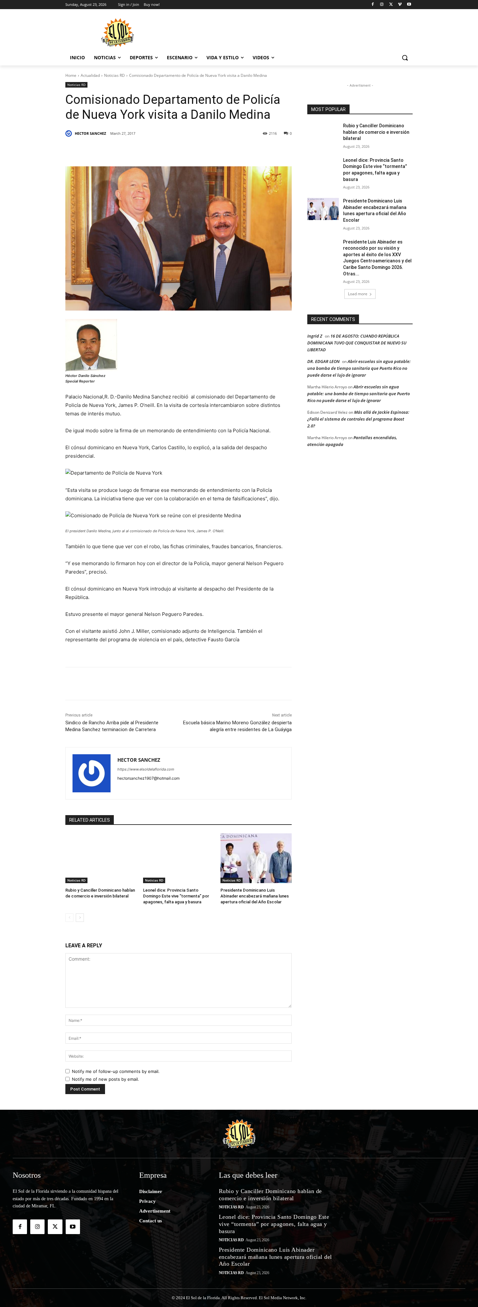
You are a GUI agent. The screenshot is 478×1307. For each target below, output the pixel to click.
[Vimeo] (400, 4)
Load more (357, 294)
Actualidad (90, 75)
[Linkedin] (155, 150)
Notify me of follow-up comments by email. (116, 1071)
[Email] (214, 150)
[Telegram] (199, 150)
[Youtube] (409, 4)
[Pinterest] (140, 150)
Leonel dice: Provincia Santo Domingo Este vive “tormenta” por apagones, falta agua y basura (176, 896)
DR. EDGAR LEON (323, 361)
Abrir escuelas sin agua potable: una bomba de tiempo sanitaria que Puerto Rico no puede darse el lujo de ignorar (359, 368)
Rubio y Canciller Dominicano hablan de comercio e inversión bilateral (376, 132)
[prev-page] (69, 917)
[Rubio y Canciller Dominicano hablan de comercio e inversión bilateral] (101, 858)
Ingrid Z (314, 336)
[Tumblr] (170, 150)
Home (70, 75)
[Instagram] (382, 4)
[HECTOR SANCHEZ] (69, 133)
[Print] (244, 150)
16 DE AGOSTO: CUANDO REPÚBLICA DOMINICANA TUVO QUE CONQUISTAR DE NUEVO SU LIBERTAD (356, 343)
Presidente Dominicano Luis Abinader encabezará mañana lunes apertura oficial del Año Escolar (254, 896)
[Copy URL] (229, 150)
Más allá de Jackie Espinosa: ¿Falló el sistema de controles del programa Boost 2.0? (358, 419)
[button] (405, 57)
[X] (391, 4)
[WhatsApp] (185, 150)
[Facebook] (373, 4)
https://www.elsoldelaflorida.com (145, 769)
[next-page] (80, 917)
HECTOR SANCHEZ (90, 133)
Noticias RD (114, 75)
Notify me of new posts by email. (105, 1079)
